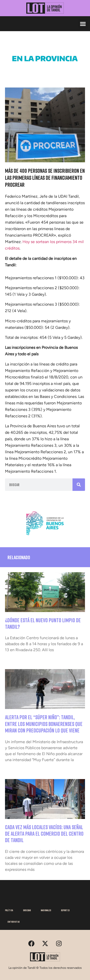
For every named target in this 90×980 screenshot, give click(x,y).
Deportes (65, 910)
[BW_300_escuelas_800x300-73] (45, 72)
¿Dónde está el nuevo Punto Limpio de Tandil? (43, 623)
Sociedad (27, 910)
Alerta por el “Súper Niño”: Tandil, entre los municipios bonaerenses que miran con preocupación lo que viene (43, 724)
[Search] (78, 484)
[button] (83, 23)
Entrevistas (14, 921)
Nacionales (46, 910)
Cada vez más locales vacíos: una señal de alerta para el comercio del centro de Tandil (44, 834)
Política (9, 910)
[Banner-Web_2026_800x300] (45, 536)
